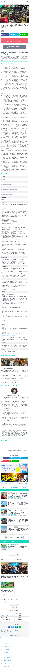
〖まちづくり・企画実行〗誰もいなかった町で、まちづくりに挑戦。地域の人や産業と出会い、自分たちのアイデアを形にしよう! (18, 503)
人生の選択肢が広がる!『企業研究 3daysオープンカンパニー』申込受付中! (18, 547)
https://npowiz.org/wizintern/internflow (9, 335)
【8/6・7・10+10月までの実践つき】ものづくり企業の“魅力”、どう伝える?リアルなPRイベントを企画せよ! (18, 512)
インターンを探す (5, 4)
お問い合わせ (6, 666)
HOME (2, 613)
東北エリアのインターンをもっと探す (15, 537)
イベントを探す (19, 615)
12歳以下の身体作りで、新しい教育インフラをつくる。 (7, 591)
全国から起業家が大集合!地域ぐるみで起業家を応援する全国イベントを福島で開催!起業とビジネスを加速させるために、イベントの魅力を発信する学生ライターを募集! (18, 495)
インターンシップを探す (5, 615)
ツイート (13, 34)
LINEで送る (24, 34)
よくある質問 (18, 617)
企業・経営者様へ (19, 619)
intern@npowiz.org (17, 339)
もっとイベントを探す (15, 554)
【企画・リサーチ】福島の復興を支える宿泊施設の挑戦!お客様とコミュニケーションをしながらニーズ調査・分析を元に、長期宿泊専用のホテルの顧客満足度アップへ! (18, 529)
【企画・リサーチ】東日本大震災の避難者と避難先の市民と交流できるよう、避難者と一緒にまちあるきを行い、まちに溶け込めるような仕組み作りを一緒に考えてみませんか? (18, 520)
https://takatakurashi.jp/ (12, 448)
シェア (4, 34)
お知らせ (5, 663)
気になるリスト (4, 617)
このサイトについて (19, 613)
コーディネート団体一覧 (5, 619)
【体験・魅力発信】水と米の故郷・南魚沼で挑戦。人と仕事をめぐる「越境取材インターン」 (14, 577)
